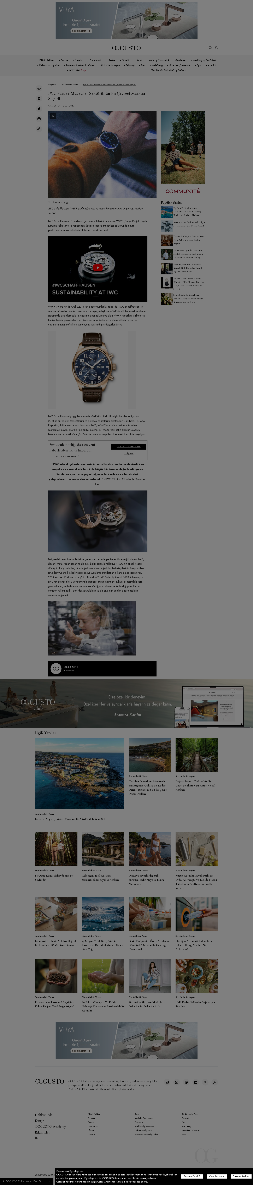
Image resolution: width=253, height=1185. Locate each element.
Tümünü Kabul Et (192, 1176)
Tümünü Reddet (241, 1176)
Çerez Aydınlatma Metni (109, 1181)
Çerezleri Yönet (216, 1176)
